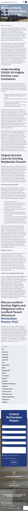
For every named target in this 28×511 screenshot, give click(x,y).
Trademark (5, 399)
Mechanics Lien (7, 394)
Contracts (5, 354)
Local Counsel (6, 391)
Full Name (4, 424)
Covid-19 (5, 360)
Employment (6, 370)
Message (4, 446)
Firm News (5, 376)
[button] (26, 2)
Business (5, 352)
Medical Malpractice (8, 397)
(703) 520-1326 (14, 486)
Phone (3, 435)
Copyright (5, 357)
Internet (4, 386)
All (3, 349)
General (4, 378)
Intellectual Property (8, 383)
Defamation (5, 365)
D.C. (3, 362)
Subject (4, 440)
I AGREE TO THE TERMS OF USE (11, 455)
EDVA (4, 368)
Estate (4, 373)
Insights (4, 381)
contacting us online (6, 64)
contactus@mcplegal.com (14, 476)
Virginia (4, 402)
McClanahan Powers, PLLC (16, 48)
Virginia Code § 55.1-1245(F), (11, 197)
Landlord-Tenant (7, 389)
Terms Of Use (12, 458)
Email (3, 430)
